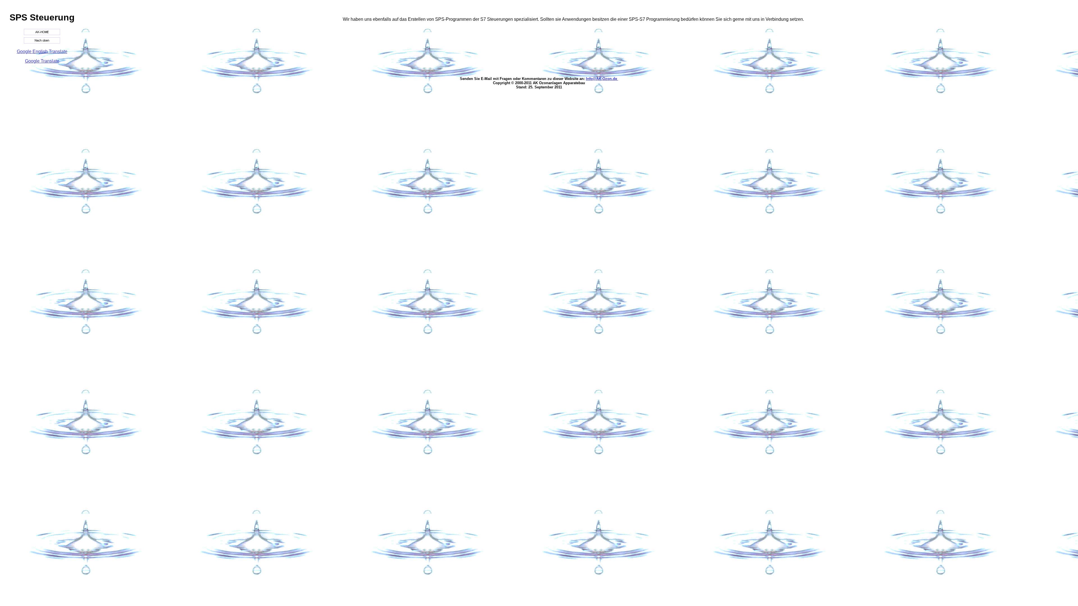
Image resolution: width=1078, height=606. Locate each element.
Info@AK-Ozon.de (602, 79)
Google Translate (42, 61)
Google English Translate (42, 51)
